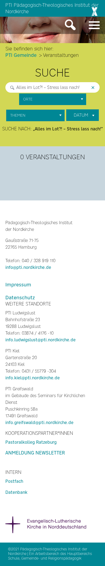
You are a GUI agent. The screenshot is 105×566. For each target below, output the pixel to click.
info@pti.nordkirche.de (28, 267)
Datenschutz (20, 297)
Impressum (18, 284)
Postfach (14, 481)
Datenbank (16, 492)
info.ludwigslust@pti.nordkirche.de (40, 340)
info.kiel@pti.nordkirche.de (32, 378)
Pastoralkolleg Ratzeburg (31, 442)
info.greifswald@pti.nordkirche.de (39, 422)
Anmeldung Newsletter (35, 453)
